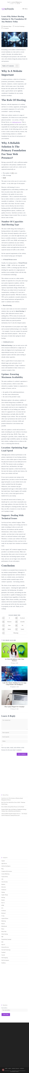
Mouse (2, 928)
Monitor (3, 923)
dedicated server (16, 122)
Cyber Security (4, 881)
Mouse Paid (3, 931)
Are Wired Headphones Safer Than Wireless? (14, 660)
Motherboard (4, 926)
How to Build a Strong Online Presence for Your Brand (12, 806)
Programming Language (6, 939)
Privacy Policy (15, 1068)
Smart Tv (3, 944)
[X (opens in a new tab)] (10, 3)
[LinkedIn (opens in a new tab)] (17, 3)
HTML (2, 905)
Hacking (3, 897)
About (9, 1068)
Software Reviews (5, 947)
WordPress (3, 962)
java (2, 907)
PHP (2, 936)
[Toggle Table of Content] (16, 66)
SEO (2, 942)
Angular (3, 860)
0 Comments (6, 28)
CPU (12, 173)
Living (2, 915)
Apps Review (4, 863)
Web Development (5, 960)
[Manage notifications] (3, 1070)
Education (3, 887)
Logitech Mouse (4, 918)
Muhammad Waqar (7, 26)
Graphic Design (4, 894)
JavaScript (3, 910)
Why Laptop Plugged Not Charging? (14, 706)
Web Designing (4, 957)
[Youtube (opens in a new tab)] (19, 3)
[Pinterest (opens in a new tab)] (14, 3)
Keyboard (3, 913)
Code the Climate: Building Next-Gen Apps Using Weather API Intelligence (14, 683)
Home (6, 1068)
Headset (3, 900)
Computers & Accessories (6, 871)
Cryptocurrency (4, 876)
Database (3, 884)
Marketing (3, 921)
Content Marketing (5, 873)
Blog (2, 868)
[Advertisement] (14, 775)
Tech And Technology (19, 26)
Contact (22, 1068)
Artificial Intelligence (6, 866)
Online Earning (4, 934)
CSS (2, 879)
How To (3, 902)
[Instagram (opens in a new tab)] (15, 3)
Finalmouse (3, 889)
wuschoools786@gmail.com (16, 2)
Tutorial (3, 955)
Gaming (3, 892)
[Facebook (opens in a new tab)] (12, 3)
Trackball (3, 952)
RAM (4, 177)
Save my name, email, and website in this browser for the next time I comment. (12, 749)
